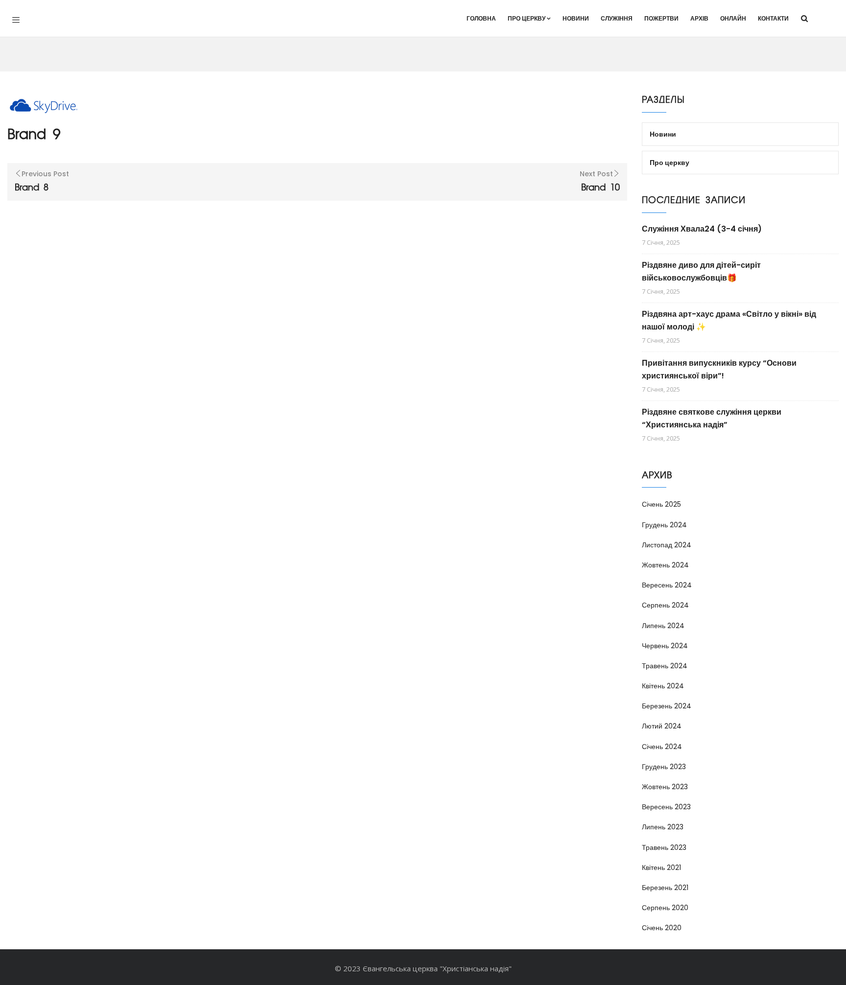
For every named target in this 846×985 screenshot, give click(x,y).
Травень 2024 (664, 666)
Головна (481, 18)
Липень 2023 (662, 827)
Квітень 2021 (661, 867)
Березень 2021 (665, 887)
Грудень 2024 (664, 525)
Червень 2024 (665, 646)
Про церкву (526, 18)
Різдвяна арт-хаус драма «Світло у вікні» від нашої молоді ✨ (729, 320)
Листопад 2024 (666, 545)
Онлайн (733, 18)
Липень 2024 (663, 626)
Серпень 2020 (665, 908)
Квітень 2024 (663, 686)
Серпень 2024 (665, 605)
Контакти (773, 18)
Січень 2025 (661, 504)
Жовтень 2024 (665, 565)
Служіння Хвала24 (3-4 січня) (702, 229)
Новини (576, 18)
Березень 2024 (666, 706)
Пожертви (661, 18)
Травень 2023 (664, 847)
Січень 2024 (662, 746)
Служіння (617, 18)
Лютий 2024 (662, 726)
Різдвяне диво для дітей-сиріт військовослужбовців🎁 (701, 271)
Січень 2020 (662, 928)
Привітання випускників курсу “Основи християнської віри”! (719, 369)
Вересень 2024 (667, 585)
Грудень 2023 (664, 767)
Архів (699, 18)
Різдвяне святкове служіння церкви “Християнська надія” (711, 418)
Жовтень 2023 (665, 787)
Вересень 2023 (666, 807)
